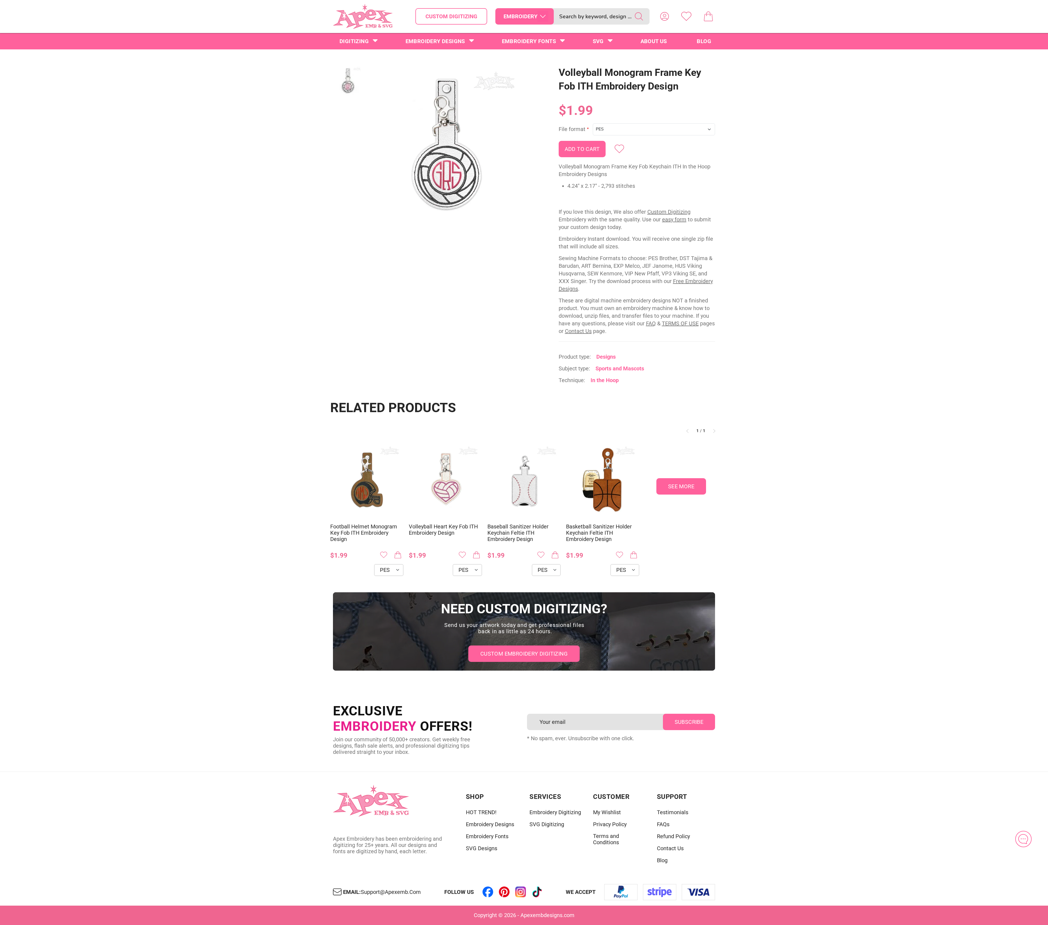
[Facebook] (488, 892)
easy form (674, 219)
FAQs (663, 824)
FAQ (651, 323)
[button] (446, 144)
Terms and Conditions (606, 839)
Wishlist (686, 16)
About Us (654, 41)
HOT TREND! (481, 812)
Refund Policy (673, 836)
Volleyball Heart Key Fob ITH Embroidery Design (443, 530)
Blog (704, 41)
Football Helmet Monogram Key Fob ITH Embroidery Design (363, 533)
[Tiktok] (537, 892)
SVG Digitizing (546, 824)
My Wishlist (607, 812)
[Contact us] (1023, 839)
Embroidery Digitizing (555, 812)
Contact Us (578, 331)
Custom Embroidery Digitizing (524, 653)
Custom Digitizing (451, 16)
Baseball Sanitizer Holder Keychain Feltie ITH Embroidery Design (518, 533)
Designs (606, 356)
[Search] (638, 16)
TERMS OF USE (680, 323)
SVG (598, 41)
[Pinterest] (504, 892)
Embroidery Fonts (529, 41)
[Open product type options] (542, 16)
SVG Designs (481, 848)
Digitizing (354, 41)
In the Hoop (605, 380)
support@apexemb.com (391, 892)
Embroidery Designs (435, 41)
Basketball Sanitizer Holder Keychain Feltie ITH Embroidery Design (599, 533)
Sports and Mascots (620, 368)
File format (572, 129)
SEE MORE (681, 486)
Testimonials (672, 812)
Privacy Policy (610, 824)
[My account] (664, 16)
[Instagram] (520, 892)
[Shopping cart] (708, 16)
